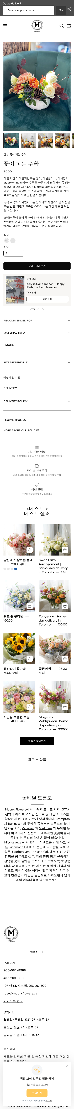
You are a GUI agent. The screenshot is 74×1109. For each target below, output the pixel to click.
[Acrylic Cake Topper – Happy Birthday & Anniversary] (15, 289)
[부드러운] (6, 240)
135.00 (62, 624)
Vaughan (28, 828)
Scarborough (21, 852)
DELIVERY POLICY (15, 401)
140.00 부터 (18, 721)
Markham (45, 828)
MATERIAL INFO (14, 332)
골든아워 (45, 669)
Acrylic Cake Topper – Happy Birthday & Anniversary (46, 285)
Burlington (15, 824)
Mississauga (12, 842)
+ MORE (8, 344)
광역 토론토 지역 (48, 809)
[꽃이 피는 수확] (11, 140)
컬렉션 (34, 951)
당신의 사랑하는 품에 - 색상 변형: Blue (15, 569)
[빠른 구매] (30, 550)
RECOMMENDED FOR (18, 320)
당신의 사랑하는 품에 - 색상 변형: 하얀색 (8, 569)
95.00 (65, 572)
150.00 (8, 620)
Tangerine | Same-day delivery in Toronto (53, 620)
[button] (68, 10)
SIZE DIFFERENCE (15, 362)
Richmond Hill (18, 847)
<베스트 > (37, 511)
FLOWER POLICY (14, 419)
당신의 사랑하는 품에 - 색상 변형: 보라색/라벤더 (12, 569)
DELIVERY (10, 388)
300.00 (63, 729)
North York (41, 852)
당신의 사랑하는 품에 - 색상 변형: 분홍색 (4, 569)
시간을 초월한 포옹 (16, 717)
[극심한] (12, 240)
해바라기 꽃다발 (14, 669)
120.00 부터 (18, 564)
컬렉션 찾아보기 (37, 740)
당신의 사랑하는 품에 (18, 560)
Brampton (63, 819)
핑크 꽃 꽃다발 (13, 616)
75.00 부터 (10, 673)
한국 (13, 1001)
